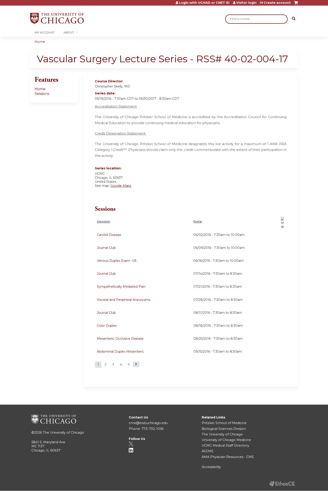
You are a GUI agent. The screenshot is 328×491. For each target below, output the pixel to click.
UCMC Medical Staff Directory (225, 445)
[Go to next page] (136, 364)
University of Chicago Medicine (226, 440)
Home (40, 42)
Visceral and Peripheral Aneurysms (123, 300)
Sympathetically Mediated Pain (121, 287)
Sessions (42, 94)
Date (197, 222)
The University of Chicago (63, 433)
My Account (45, 32)
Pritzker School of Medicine (224, 423)
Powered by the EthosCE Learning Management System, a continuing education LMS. (282, 483)
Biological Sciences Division (224, 429)
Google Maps (120, 186)
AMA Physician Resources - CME (228, 457)
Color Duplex (107, 326)
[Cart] (296, 4)
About (69, 32)
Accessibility (211, 467)
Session (103, 222)
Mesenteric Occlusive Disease (120, 339)
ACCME (208, 451)
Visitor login (246, 2)
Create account (277, 2)
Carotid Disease (109, 235)
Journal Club (106, 248)
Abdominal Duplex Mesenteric (120, 352)
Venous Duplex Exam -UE (117, 261)
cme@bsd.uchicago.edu (148, 423)
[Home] (57, 18)
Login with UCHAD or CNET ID (204, 2)
